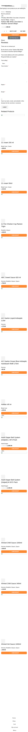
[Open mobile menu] (1, 2)
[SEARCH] (23, 6)
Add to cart (13, 31)
